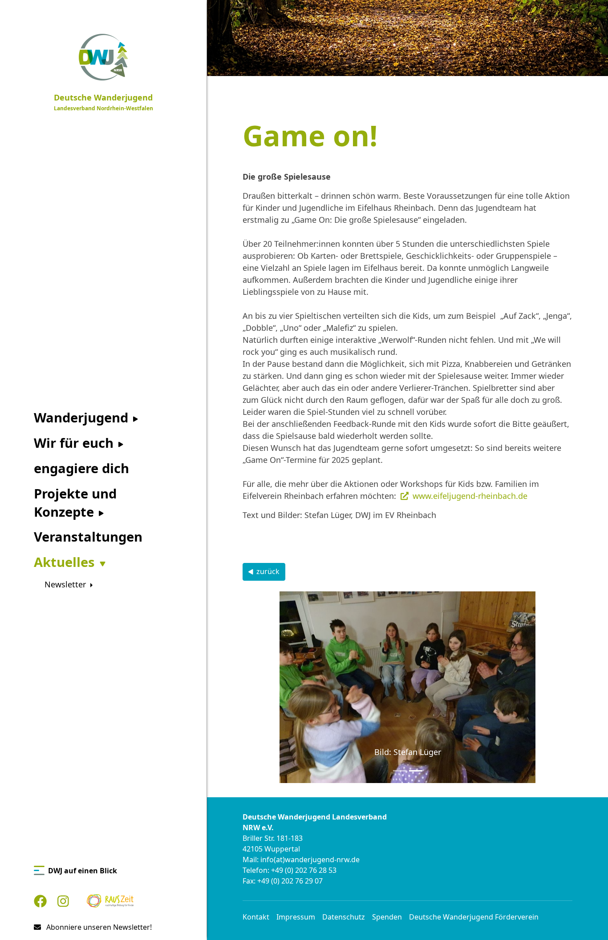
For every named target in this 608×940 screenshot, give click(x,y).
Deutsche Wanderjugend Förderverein (474, 917)
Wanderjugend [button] (83, 417)
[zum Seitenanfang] (587, 918)
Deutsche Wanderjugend (103, 102)
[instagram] (63, 901)
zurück (268, 571)
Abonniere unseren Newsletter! (98, 927)
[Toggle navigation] (201, 9)
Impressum (295, 917)
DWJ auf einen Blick (82, 871)
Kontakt (256, 917)
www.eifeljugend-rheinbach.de (470, 495)
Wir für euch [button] (75, 443)
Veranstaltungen (88, 537)
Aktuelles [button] (66, 562)
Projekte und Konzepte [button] (75, 503)
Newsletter (66, 584)
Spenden (387, 917)
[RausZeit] (110, 901)
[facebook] (40, 901)
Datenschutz (343, 917)
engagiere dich (81, 468)
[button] (267, 687)
